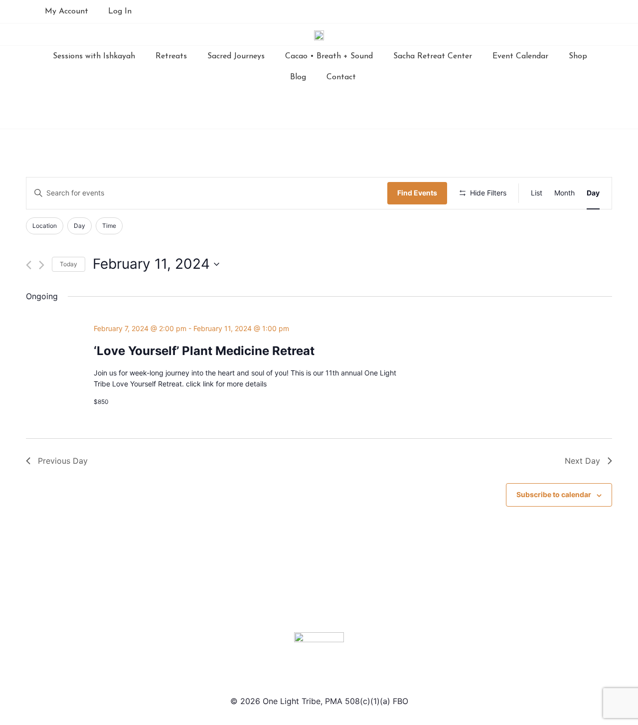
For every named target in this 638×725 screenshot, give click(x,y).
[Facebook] (485, 11)
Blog (298, 77)
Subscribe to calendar (553, 494)
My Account (66, 11)
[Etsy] (567, 11)
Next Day (582, 461)
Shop (578, 56)
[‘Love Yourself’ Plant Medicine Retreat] (522, 329)
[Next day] (41, 265)
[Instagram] (506, 11)
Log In (120, 11)
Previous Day (63, 461)
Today (68, 264)
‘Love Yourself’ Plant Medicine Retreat (204, 351)
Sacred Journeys (236, 56)
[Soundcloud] (547, 11)
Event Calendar (520, 56)
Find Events (417, 192)
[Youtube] (526, 11)
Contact (341, 77)
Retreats (171, 56)
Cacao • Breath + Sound (329, 56)
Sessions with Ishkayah (94, 56)
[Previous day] (28, 265)
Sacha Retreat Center (432, 56)
